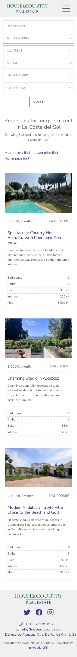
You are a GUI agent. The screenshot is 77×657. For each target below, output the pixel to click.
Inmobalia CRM (38, 648)
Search (38, 102)
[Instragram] (50, 613)
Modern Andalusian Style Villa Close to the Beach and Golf (35, 510)
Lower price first (46, 152)
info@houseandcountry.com (42, 629)
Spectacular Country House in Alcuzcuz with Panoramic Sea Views (34, 238)
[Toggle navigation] (66, 8)
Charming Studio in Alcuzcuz (33, 378)
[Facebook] (39, 613)
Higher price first (16, 158)
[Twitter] (27, 613)
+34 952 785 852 (39, 624)
